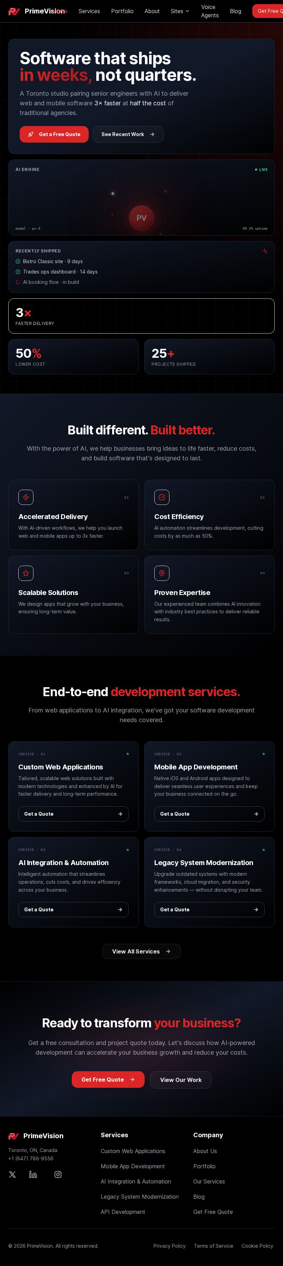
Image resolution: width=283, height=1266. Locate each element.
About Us (205, 1151)
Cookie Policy (257, 1246)
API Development (123, 1211)
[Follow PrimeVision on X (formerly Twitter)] (12, 1174)
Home (60, 11)
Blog (235, 11)
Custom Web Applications (133, 1151)
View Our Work (181, 1079)
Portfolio (122, 11)
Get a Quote (38, 814)
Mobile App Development (133, 1166)
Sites (177, 11)
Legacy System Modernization (140, 1196)
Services (89, 11)
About (152, 11)
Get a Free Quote (59, 134)
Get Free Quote (102, 1079)
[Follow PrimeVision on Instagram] (58, 1174)
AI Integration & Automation (136, 1181)
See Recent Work (122, 134)
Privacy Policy (170, 1246)
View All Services (136, 951)
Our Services (209, 1181)
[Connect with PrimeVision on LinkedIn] (33, 1174)
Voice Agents (210, 11)
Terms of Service (213, 1246)
